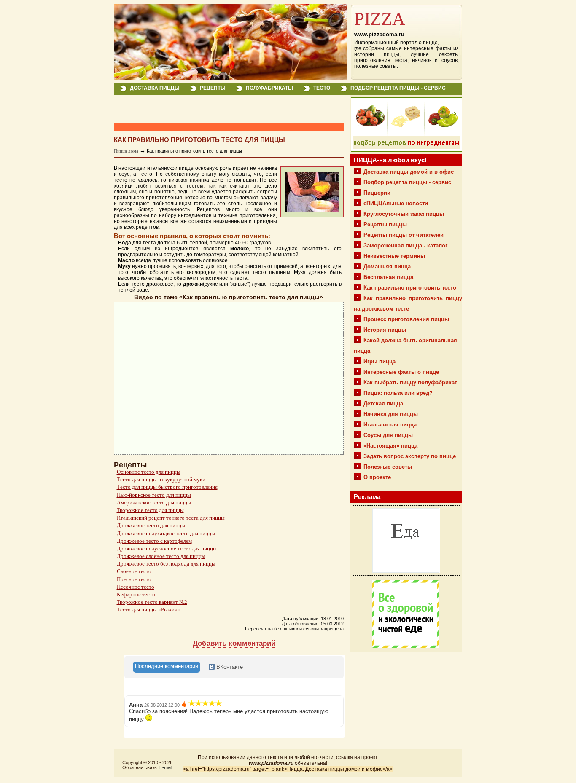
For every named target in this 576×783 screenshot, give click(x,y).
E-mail (165, 767)
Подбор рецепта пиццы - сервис (398, 88)
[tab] (166, 667)
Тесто (321, 88)
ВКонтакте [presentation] (229, 667)
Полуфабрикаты (269, 88)
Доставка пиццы (155, 88)
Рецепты (213, 88)
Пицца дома (126, 150)
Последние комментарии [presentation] (166, 666)
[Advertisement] (212, 109)
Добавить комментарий (234, 643)
